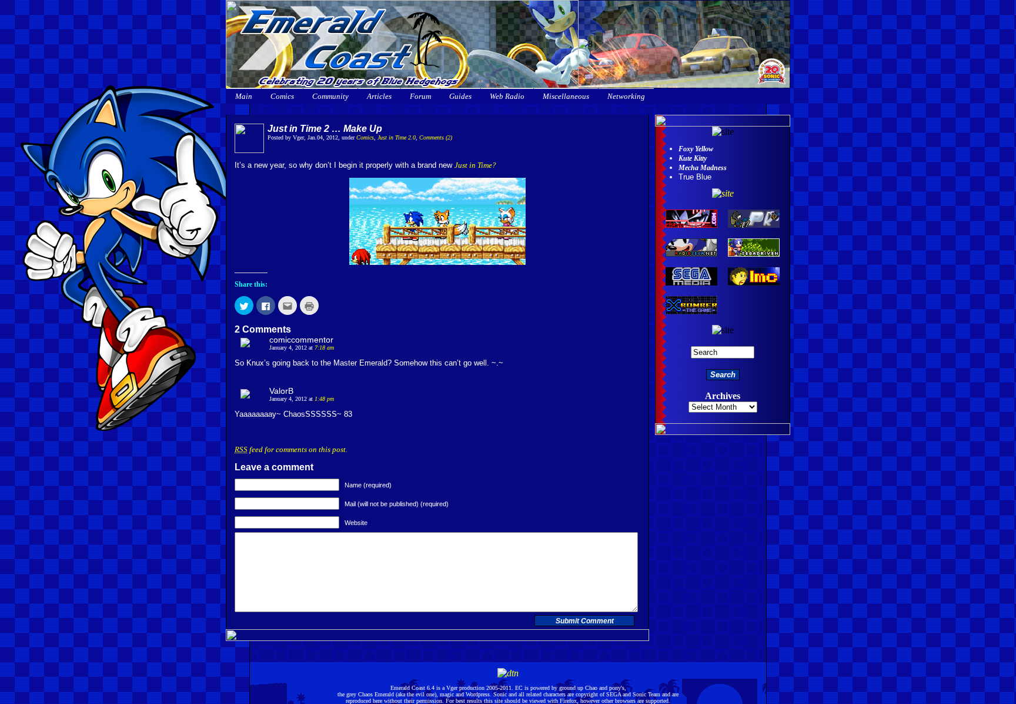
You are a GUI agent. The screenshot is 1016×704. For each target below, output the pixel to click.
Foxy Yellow (696, 149)
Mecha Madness (703, 168)
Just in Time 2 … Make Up (325, 129)
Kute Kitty (693, 158)
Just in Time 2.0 (396, 137)
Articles (379, 96)
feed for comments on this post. (291, 449)
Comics (282, 96)
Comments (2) (435, 137)
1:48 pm (324, 399)
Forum (420, 96)
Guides (460, 96)
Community (330, 96)
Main (243, 96)
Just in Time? (475, 165)
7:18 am (324, 347)
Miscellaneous (566, 96)
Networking (626, 96)
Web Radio (507, 96)
